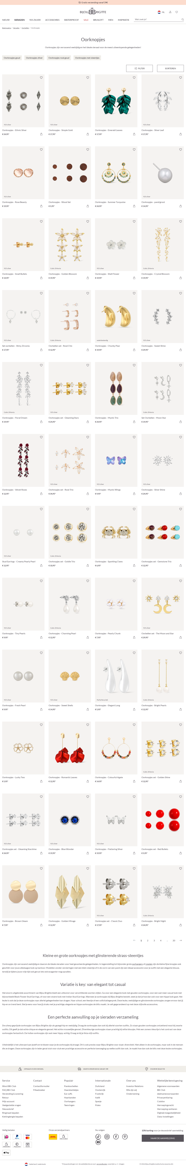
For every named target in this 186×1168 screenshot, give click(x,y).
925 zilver (35, 19)
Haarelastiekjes (71, 1090)
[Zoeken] (182, 19)
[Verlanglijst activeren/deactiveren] (41, 77)
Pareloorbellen (71, 1086)
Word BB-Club (9, 1086)
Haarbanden (70, 1097)
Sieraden (19, 19)
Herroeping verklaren (167, 1109)
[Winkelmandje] (183, 12)
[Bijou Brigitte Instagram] (107, 1136)
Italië (97, 1097)
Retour (5, 1097)
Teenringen (69, 1105)
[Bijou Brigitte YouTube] (98, 1142)
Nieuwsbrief (8, 1109)
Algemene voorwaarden (168, 1086)
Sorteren (170, 68)
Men (110, 19)
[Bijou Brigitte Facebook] (116, 1136)
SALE (86, 19)
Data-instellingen (165, 1116)
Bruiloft (98, 19)
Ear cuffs (68, 1093)
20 (174, 940)
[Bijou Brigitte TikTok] (98, 1136)
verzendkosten (102, 1164)
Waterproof (71, 19)
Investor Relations (134, 1086)
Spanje (98, 1101)
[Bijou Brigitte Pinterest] (125, 1136)
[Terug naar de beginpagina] (93, 10)
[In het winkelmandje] (41, 134)
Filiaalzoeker (39, 1090)
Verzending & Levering (12, 1093)
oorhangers (137, 964)
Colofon (161, 1101)
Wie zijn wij (131, 1090)
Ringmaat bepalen (10, 1112)
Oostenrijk (100, 1090)
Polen (98, 1105)
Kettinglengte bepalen (12, 1116)
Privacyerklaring (164, 1097)
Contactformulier (41, 1086)
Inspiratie (123, 19)
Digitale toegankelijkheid (168, 1112)
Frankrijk (99, 1093)
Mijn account (8, 1101)
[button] (170, 12)
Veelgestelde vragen (11, 1105)
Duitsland (99, 1086)
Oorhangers (69, 1101)
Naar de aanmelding (163, 1138)
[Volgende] (180, 940)
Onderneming (132, 1093)
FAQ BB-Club (8, 1090)
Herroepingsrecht (165, 1105)
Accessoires (52, 19)
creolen (149, 964)
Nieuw (6, 19)
